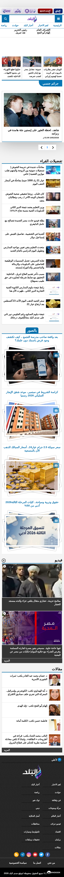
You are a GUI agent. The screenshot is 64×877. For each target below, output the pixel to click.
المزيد (7, 660)
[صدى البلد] (32, 18)
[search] (5, 18)
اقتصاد (58, 831)
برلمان (58, 839)
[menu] (58, 18)
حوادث (15, 25)
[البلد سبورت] (45, 11)
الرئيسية (57, 25)
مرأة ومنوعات (55, 808)
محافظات (35, 824)
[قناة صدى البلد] (58, 11)
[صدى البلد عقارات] (17, 11)
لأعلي (54, 760)
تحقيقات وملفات (32, 839)
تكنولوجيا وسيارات (32, 831)
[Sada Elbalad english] (6, 11)
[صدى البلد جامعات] (29, 11)
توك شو (36, 800)
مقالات (58, 847)
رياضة (37, 792)
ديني (38, 808)
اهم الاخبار (43, 25)
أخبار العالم (56, 816)
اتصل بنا (37, 863)
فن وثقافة (56, 800)
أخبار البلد (28, 25)
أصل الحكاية (34, 816)
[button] (59, 61)
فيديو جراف (55, 824)
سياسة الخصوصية (18, 863)
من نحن (51, 863)
